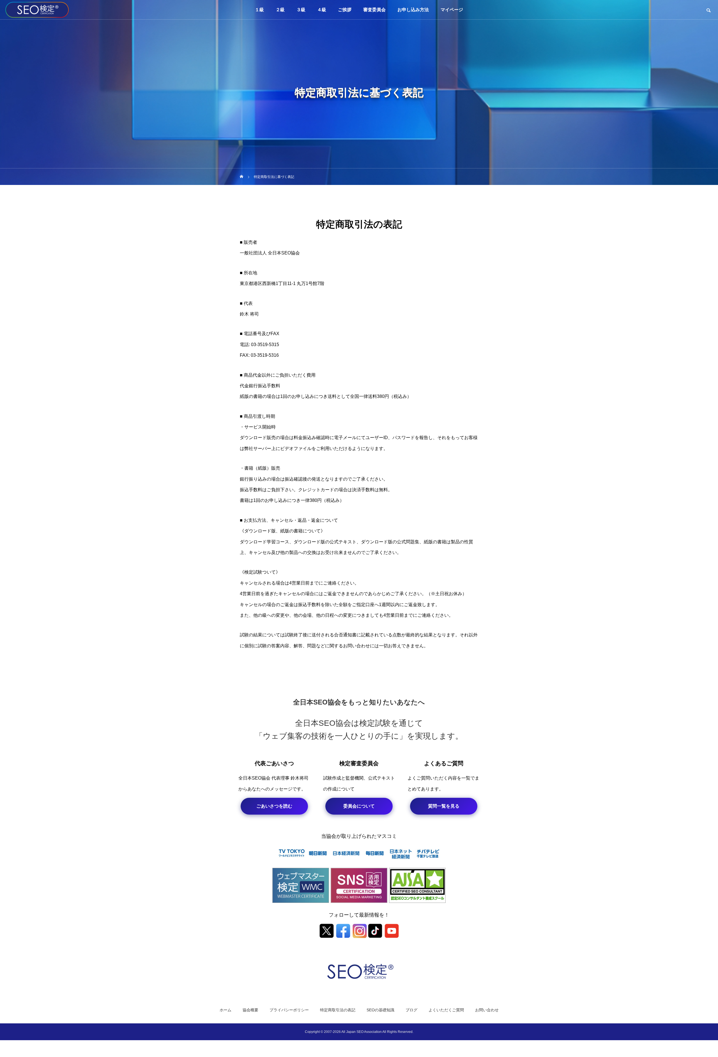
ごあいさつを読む (274, 806)
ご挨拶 (344, 9)
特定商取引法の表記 (337, 1010)
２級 (280, 9)
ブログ (411, 1010)
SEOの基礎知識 (380, 1010)
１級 (259, 9)
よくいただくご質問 (446, 1010)
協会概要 (250, 1010)
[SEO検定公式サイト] (37, 9)
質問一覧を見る (443, 806)
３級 (300, 9)
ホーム (225, 1010)
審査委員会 (374, 9)
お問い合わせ (487, 1010)
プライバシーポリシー (289, 1010)
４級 (321, 9)
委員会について (359, 806)
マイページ (452, 9)
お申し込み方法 (413, 9)
